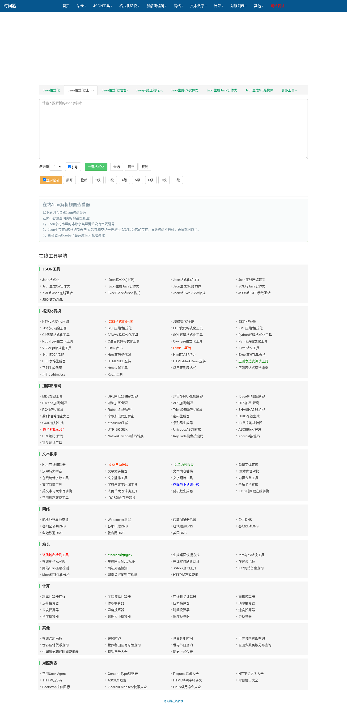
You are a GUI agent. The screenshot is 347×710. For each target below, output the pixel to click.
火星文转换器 (117, 471)
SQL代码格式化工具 (188, 335)
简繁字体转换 (248, 464)
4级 (124, 180)
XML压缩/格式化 (250, 328)
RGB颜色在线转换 (121, 498)
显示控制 (52, 180)
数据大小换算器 (119, 616)
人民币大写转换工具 (122, 491)
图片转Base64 (53, 429)
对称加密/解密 (118, 403)
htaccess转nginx (120, 555)
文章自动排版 (118, 464)
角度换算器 (50, 616)
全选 (116, 167)
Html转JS (115, 348)
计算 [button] (217, 6)
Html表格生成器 (54, 361)
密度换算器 (181, 616)
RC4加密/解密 (52, 409)
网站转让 (278, 6)
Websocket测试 (119, 520)
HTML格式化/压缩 (55, 321)
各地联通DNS (183, 526)
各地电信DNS (118, 526)
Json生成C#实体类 (185, 90)
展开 (69, 180)
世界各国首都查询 (251, 638)
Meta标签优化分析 (56, 575)
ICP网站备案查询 (251, 568)
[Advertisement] (173, 50)
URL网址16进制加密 (123, 396)
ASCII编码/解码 (249, 429)
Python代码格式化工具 (255, 335)
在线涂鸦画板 (52, 638)
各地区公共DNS (54, 526)
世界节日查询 (183, 645)
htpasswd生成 (118, 423)
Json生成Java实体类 (222, 90)
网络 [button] (177, 6)
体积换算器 (116, 603)
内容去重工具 (248, 478)
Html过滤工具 (118, 368)
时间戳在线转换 (173, 701)
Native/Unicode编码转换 (126, 436)
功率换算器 (246, 603)
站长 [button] (80, 6)
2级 (98, 180)
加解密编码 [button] (155, 6)
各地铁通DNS (52, 533)
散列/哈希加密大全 (56, 416)
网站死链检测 (117, 568)
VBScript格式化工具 (57, 348)
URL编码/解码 (52, 436)
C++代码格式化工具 (187, 341)
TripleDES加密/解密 (187, 409)
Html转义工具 (248, 348)
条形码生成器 (183, 423)
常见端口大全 (248, 680)
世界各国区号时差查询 (124, 645)
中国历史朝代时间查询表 (60, 652)
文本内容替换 (183, 471)
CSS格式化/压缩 (120, 321)
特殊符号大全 (117, 652)
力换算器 (245, 616)
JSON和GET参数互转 (254, 293)
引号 (74, 167)
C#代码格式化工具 (56, 335)
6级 (150, 180)
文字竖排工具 (117, 478)
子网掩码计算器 (119, 597)
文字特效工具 (52, 484)
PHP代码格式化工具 (188, 328)
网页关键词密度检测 (122, 575)
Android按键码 (249, 436)
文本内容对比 (248, 471)
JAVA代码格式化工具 (123, 335)
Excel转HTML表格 (252, 354)
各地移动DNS (248, 526)
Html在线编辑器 (54, 464)
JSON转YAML (52, 299)
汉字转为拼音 (52, 471)
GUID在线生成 (53, 423)
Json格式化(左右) (115, 90)
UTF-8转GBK (117, 429)
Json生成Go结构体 (259, 90)
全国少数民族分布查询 (254, 645)
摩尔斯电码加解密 (121, 416)
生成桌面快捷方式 (186, 555)
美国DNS (179, 533)
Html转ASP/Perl (184, 354)
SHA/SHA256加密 (251, 409)
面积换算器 (246, 597)
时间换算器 (181, 610)
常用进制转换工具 (55, 498)
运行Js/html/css (53, 374)
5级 (137, 180)
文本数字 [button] (197, 6)
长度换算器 (50, 610)
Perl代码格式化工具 (252, 341)
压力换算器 (181, 603)
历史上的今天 (183, 652)
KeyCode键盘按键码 (188, 436)
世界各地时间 (183, 638)
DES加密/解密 (248, 403)
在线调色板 (246, 561)
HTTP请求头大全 (251, 674)
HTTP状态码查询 (185, 575)
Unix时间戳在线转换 (253, 491)
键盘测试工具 (52, 443)
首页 (66, 6)
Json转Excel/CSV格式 (189, 293)
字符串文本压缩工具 (122, 484)
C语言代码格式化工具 (124, 341)
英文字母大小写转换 (57, 491)
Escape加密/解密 (55, 403)
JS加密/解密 (247, 321)
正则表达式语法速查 (253, 368)
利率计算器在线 (53, 597)
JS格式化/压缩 (183, 321)
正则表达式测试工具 (253, 361)
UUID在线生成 (249, 416)
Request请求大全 (186, 674)
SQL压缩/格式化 (120, 328)
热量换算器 (50, 603)
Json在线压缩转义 (149, 90)
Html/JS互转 (182, 348)
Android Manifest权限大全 (127, 687)
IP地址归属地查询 (55, 520)
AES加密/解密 (183, 403)
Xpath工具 (115, 374)
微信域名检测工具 (55, 555)
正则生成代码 (52, 368)
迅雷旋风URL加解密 (188, 396)
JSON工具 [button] (101, 6)
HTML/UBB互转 (119, 361)
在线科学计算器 (184, 597)
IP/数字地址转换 (250, 423)
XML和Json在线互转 (57, 293)
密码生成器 (181, 416)
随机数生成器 (183, 491)
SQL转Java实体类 (251, 286)
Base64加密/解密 (251, 396)
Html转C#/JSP (53, 354)
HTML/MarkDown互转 (189, 361)
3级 (111, 180)
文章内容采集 (183, 464)
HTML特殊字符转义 (187, 680)
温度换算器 (116, 610)
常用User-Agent (54, 674)
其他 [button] (257, 6)
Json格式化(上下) (81, 90)
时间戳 (10, 6)
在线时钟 (114, 638)
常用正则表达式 (184, 368)
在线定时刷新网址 (186, 561)
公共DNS (245, 520)
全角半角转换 (248, 484)
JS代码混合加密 (54, 328)
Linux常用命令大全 (187, 687)
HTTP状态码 (52, 680)
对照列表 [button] (237, 6)
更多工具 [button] (288, 90)
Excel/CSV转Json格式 (124, 293)
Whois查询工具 (184, 568)
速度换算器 (246, 610)
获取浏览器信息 (184, 520)
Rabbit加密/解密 (119, 409)
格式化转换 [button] (128, 6)
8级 (177, 180)
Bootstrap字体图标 (56, 687)
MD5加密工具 (52, 396)
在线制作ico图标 (54, 561)
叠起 (84, 180)
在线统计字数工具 (55, 478)
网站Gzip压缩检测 (55, 568)
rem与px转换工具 (251, 555)
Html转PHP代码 (119, 354)
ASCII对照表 (117, 680)
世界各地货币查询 (55, 645)
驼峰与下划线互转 (186, 484)
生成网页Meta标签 (121, 561)
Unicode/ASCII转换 (187, 429)
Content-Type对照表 (123, 674)
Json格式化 (51, 90)
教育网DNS (116, 533)
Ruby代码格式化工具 (57, 341)
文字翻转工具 (183, 478)
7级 (164, 180)
